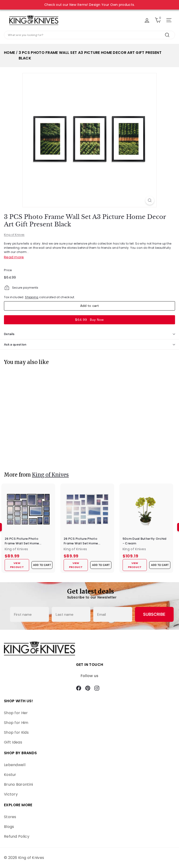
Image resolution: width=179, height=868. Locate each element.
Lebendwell (14, 765)
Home (9, 52)
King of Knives (14, 235)
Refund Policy (16, 836)
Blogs (9, 826)
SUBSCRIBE (154, 614)
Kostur (10, 774)
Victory (11, 794)
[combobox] (89, 35)
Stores (10, 817)
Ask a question (15, 344)
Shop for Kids (16, 732)
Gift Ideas (13, 742)
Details (9, 334)
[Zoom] (149, 200)
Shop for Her (16, 713)
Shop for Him (16, 722)
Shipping (31, 297)
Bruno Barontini (18, 784)
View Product (17, 456)
